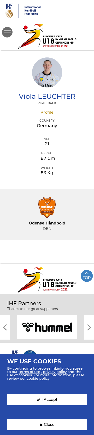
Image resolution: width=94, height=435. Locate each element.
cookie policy (38, 378)
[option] (47, 326)
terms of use (29, 372)
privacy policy (55, 372)
